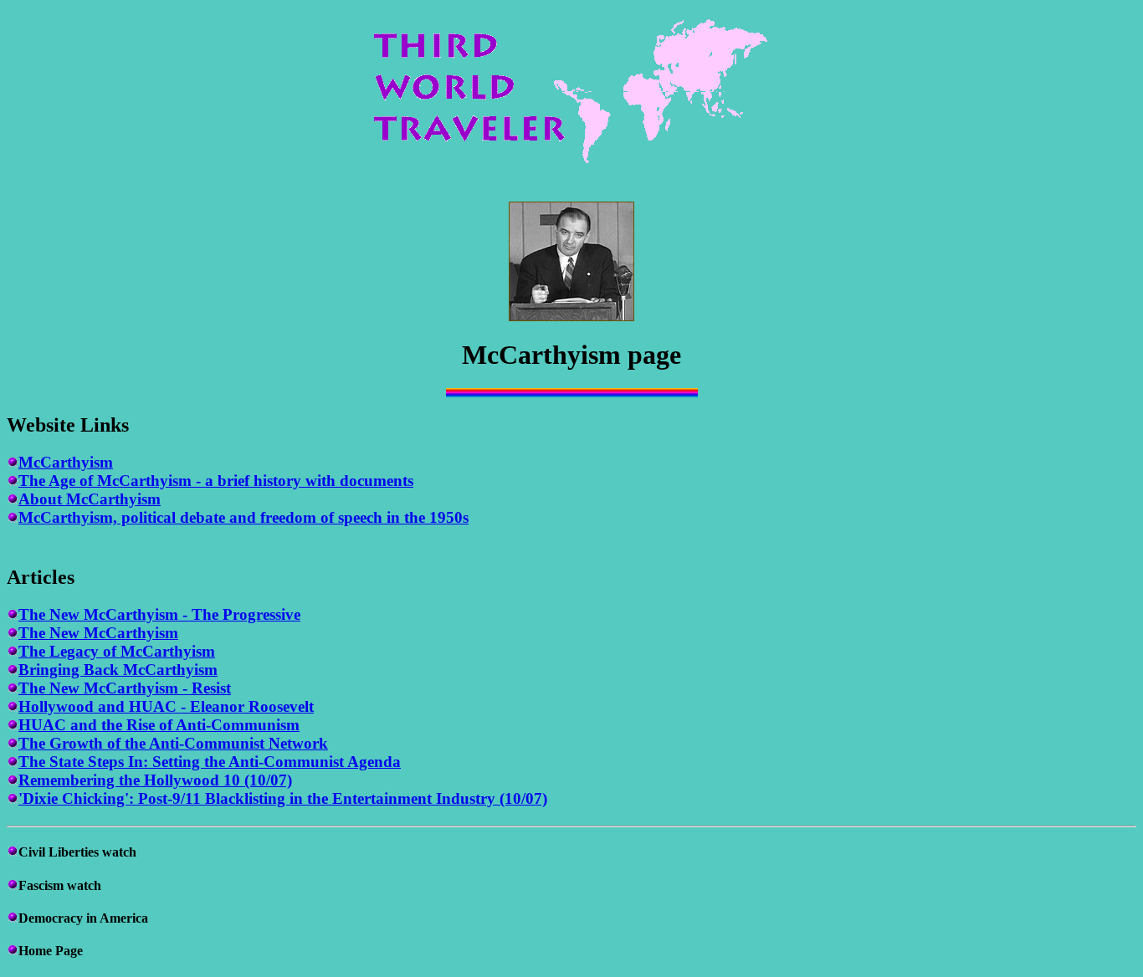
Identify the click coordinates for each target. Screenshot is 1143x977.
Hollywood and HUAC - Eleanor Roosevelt (166, 706)
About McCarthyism (89, 499)
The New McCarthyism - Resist (124, 688)
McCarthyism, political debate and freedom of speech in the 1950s (243, 517)
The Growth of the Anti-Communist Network (173, 743)
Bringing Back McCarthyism (118, 669)
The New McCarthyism (98, 633)
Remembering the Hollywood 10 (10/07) (155, 780)
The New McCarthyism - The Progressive (159, 614)
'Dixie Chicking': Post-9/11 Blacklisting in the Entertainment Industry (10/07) (282, 798)
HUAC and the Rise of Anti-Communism (159, 725)
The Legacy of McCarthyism (116, 651)
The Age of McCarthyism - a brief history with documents (215, 480)
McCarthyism (65, 462)
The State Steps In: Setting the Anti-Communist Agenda (209, 761)
